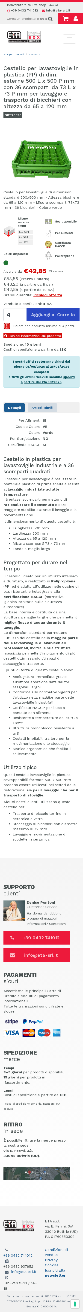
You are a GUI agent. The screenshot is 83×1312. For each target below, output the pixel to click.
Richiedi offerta (47, 295)
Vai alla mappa (36, 1172)
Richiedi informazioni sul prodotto (34, 336)
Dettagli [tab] (14, 407)
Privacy (51, 1260)
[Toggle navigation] (69, 39)
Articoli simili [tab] (42, 407)
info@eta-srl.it (41, 955)
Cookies (52, 1265)
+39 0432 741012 (41, 937)
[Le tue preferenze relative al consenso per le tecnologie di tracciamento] (75, 1304)
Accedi (53, 5)
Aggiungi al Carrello (53, 314)
